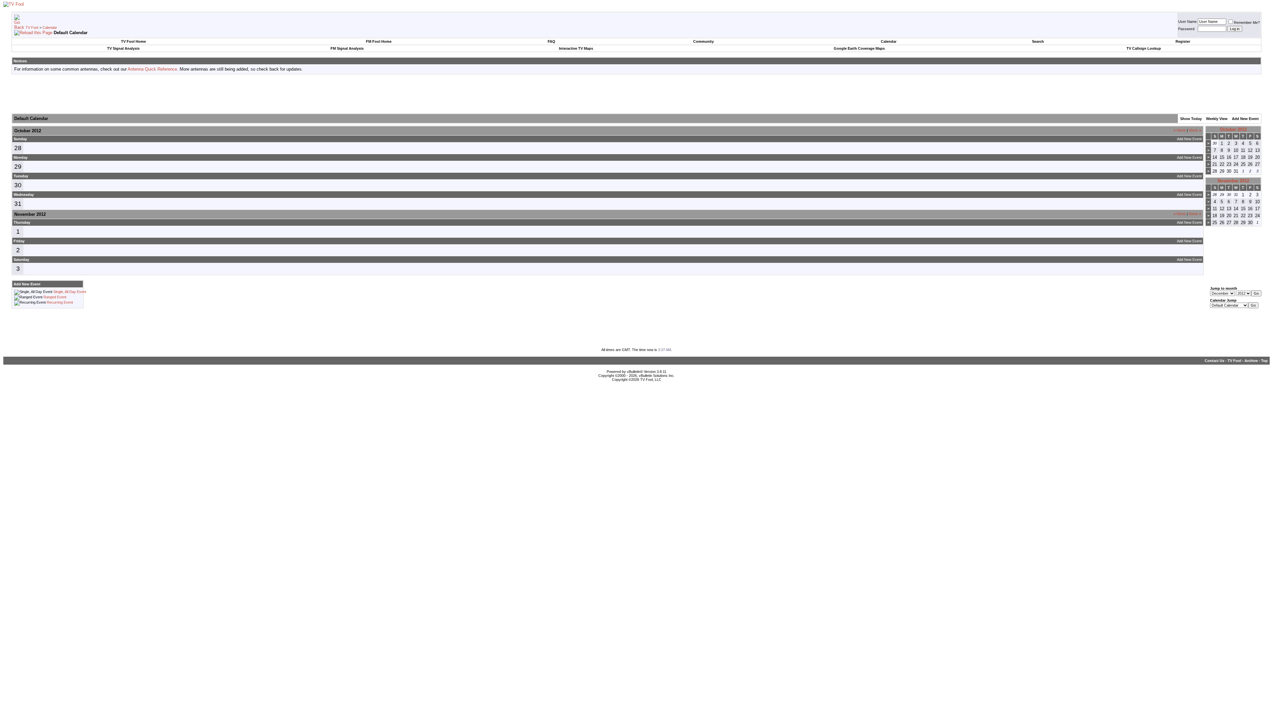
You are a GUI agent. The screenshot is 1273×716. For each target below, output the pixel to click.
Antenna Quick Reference (152, 69)
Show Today (1191, 119)
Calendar (49, 28)
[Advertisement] (636, 94)
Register (1183, 41)
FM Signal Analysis (347, 48)
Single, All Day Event (69, 292)
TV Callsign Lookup (1143, 48)
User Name (1187, 22)
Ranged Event (54, 297)
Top (1264, 361)
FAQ (551, 41)
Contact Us (1214, 361)
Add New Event (1245, 119)
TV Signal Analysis (123, 48)
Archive (1251, 361)
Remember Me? (1247, 23)
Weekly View (1217, 119)
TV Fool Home (133, 41)
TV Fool (32, 28)
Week (1180, 130)
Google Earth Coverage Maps (859, 48)
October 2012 (1233, 129)
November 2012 (1233, 180)
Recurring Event (60, 302)
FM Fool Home (379, 41)
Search (1038, 41)
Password (1186, 29)
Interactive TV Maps (576, 48)
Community (703, 41)
